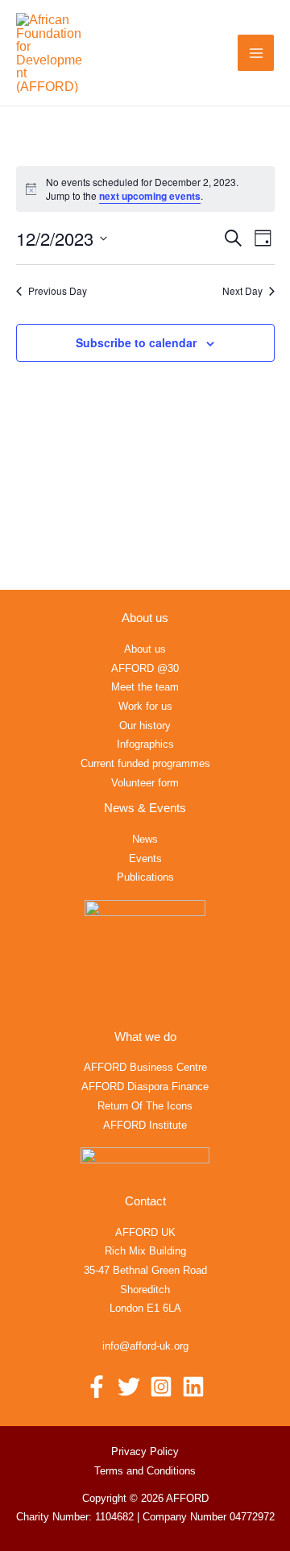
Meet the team (145, 687)
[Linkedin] (193, 1386)
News (145, 839)
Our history (145, 726)
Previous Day (57, 290)
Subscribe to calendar (136, 342)
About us (145, 649)
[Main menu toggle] (256, 53)
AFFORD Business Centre (145, 1067)
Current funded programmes (145, 763)
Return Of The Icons (145, 1106)
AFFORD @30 (145, 668)
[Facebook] (96, 1386)
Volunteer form (145, 783)
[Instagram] (161, 1386)
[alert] (145, 189)
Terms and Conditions (145, 1471)
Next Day (242, 290)
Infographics (145, 744)
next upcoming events (150, 196)
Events (145, 858)
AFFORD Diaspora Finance (145, 1086)
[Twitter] (129, 1386)
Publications (145, 877)
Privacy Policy (145, 1451)
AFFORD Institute (145, 1125)
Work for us (145, 706)
